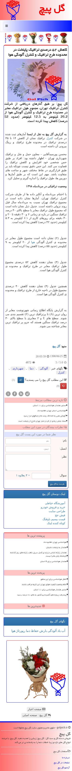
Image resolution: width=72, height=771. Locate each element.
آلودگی (44, 368)
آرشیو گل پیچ (64, 767)
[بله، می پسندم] (21, 380)
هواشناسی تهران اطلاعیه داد (54, 542)
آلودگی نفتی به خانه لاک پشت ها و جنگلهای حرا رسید (45, 416)
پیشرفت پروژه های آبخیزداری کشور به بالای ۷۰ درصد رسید (41, 595)
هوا (33, 242)
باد (59, 630)
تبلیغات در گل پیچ (62, 762)
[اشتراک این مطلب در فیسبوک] (14, 393)
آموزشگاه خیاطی (55, 503)
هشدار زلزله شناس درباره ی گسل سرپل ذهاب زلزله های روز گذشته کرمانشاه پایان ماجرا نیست (38, 554)
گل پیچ (56, 346)
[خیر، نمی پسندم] (63, 386)
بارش (43, 630)
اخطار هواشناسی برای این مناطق (53, 579)
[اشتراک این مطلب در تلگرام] (27, 393)
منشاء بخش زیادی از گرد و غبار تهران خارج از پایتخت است (42, 421)
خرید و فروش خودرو (53, 507)
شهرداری (18, 368)
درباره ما (66, 757)
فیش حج (60, 515)
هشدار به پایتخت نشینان (56, 547)
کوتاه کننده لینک (56, 523)
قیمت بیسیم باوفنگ (54, 519)
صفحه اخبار (35, 709)
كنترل (49, 138)
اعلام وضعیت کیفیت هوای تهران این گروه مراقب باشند (44, 584)
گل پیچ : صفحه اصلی (35, 715)
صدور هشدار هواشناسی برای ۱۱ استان (49, 405)
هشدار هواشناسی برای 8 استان (53, 561)
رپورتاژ (20, 630)
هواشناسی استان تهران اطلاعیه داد (51, 411)
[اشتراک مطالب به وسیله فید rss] (21, 393)
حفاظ (34, 630)
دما (31, 368)
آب (63, 630)
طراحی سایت (57, 511)
